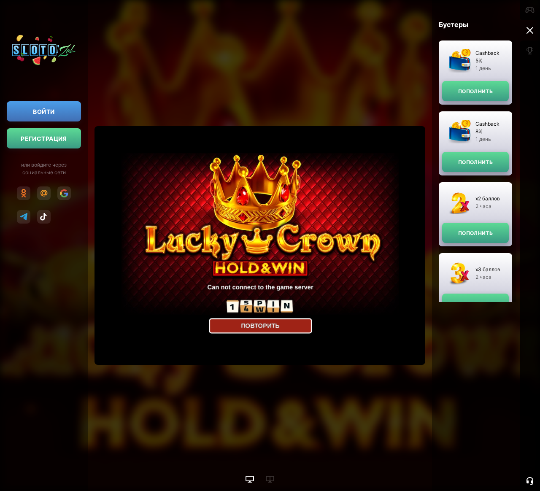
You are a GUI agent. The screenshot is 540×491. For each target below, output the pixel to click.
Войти (43, 111)
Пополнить (475, 91)
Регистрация (44, 138)
